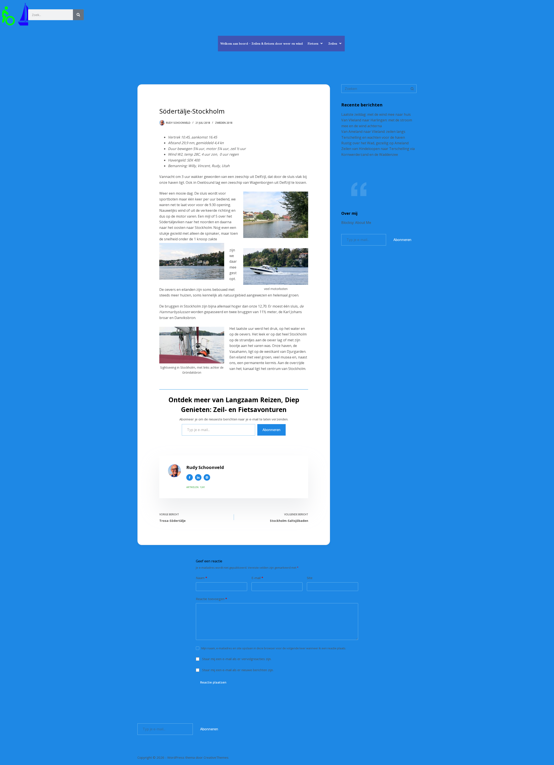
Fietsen (313, 44)
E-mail (257, 578)
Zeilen (332, 44)
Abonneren (271, 429)
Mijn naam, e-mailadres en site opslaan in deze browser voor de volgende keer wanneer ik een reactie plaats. (273, 648)
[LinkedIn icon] (198, 477)
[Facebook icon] (189, 477)
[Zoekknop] (412, 88)
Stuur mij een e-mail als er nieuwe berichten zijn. (238, 670)
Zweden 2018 (223, 123)
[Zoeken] (78, 14)
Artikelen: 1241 (195, 487)
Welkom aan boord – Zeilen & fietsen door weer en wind (261, 44)
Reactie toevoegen (211, 599)
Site (309, 578)
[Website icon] (207, 477)
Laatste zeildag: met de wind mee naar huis (376, 114)
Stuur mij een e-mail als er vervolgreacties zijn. (236, 659)
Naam (201, 578)
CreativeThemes (216, 757)
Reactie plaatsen (213, 682)
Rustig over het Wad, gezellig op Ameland (375, 143)
